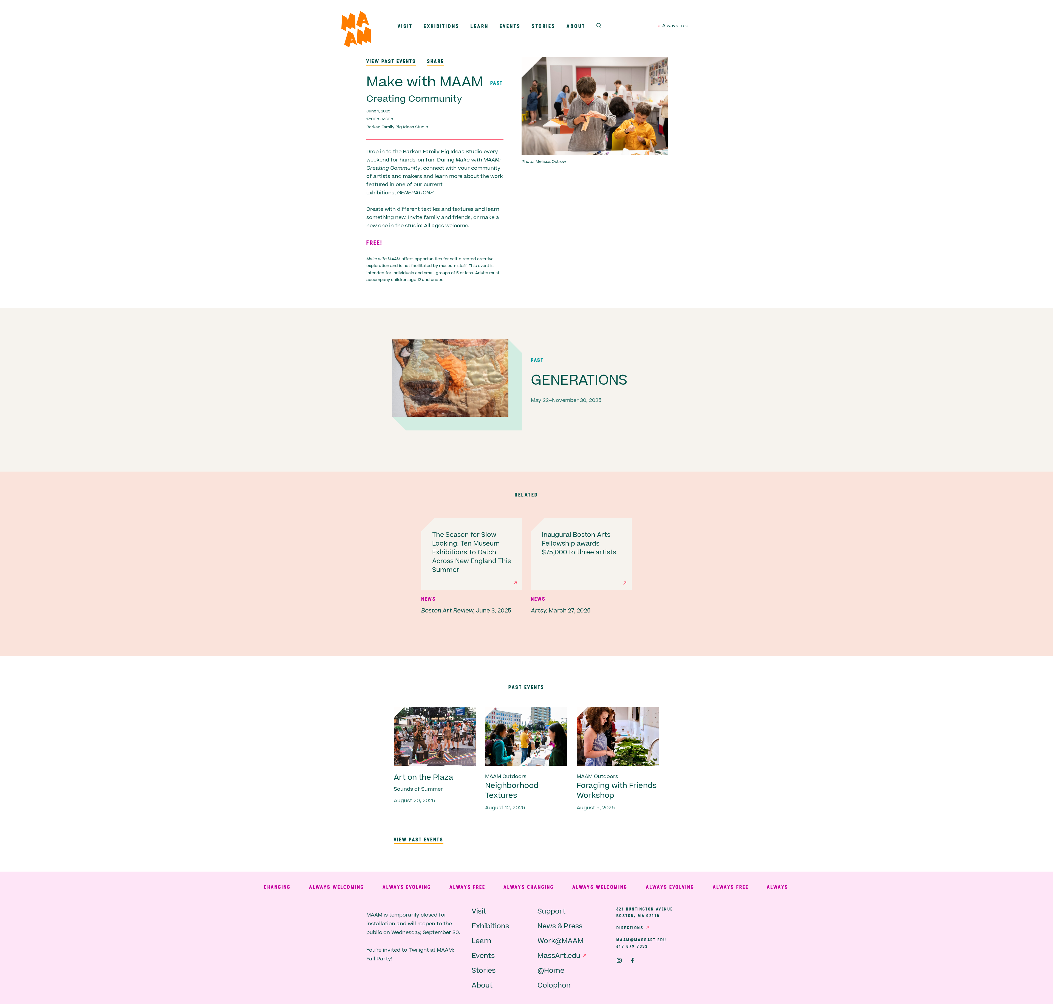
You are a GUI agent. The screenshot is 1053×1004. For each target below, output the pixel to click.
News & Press (559, 926)
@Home (550, 970)
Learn (480, 25)
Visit (405, 25)
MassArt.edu (559, 956)
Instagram (619, 960)
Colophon (554, 985)
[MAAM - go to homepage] (356, 30)
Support (551, 911)
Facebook (632, 960)
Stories (544, 25)
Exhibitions (442, 25)
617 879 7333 (632, 946)
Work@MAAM (560, 941)
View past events (391, 61)
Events (510, 25)
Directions (630, 927)
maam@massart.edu (641, 939)
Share (435, 61)
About (576, 25)
